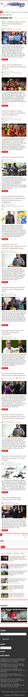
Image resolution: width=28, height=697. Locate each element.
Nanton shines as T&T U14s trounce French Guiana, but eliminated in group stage (16, 595)
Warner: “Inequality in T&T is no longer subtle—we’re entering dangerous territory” (14, 24)
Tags (22, 553)
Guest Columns (6, 503)
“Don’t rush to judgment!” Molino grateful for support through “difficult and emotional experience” (13, 113)
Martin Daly (5, 161)
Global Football (6, 73)
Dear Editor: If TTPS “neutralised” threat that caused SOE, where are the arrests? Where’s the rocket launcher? (13, 417)
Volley (7, 74)
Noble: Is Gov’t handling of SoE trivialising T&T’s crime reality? (11, 499)
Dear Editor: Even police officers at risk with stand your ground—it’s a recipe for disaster (14, 458)
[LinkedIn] (15, 693)
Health (19, 378)
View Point (15, 30)
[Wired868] (14, 4)
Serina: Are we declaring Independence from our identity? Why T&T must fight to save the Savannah (12, 660)
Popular (9, 553)
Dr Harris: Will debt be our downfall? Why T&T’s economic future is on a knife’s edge (12, 670)
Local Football (14, 73)
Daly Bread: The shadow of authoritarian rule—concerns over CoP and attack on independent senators (13, 246)
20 (18, 535)
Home (3, 15)
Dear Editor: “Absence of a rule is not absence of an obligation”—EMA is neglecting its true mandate (18, 573)
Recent (3, 553)
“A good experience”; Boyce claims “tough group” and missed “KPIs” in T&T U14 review (16, 587)
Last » (25, 537)
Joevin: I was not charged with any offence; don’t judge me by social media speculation (13, 67)
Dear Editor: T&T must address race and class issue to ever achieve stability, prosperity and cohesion (18, 558)
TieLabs (24, 691)
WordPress (11, 691)
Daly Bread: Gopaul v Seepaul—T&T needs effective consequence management (13, 332)
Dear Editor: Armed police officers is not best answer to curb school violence (13, 374)
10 (15, 535)
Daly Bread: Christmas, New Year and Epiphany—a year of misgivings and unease (13, 289)
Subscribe (5, 639)
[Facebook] (12, 693)
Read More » (5, 59)
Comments (16, 553)
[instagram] (16, 693)
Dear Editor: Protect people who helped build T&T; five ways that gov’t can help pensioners (18, 565)
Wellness (23, 378)
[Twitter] (13, 693)
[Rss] (11, 693)
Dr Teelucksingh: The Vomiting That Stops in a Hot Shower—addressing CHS (17, 580)
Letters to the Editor (7, 30)
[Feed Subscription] (27, 18)
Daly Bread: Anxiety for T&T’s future (13, 157)
